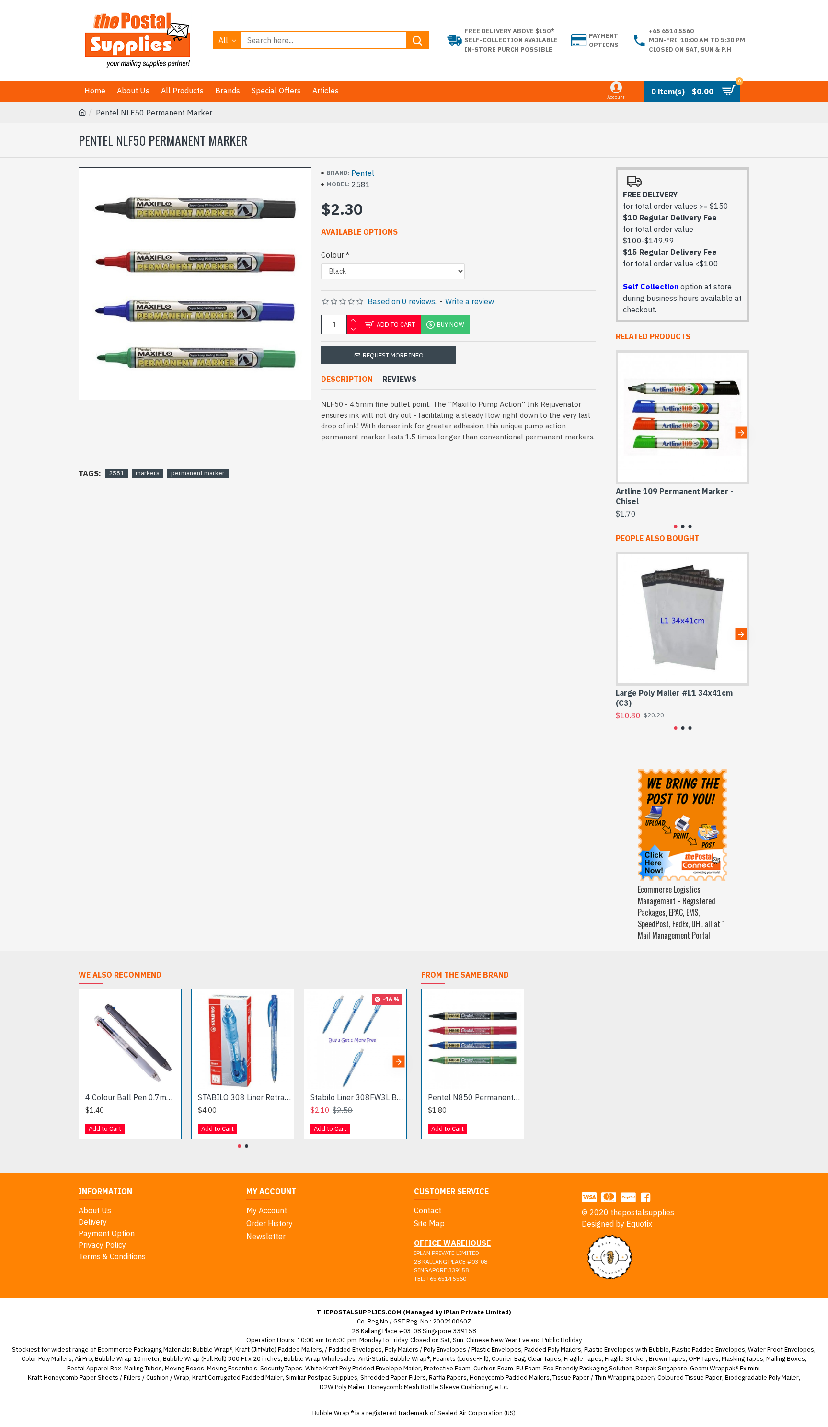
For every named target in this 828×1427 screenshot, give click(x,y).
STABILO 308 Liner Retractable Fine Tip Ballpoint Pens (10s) (244, 1097)
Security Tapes (281, 1368)
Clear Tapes (544, 1359)
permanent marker (198, 473)
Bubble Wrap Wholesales (320, 1359)
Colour (332, 255)
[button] (624, 432)
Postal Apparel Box (94, 1368)
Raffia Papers (448, 1377)
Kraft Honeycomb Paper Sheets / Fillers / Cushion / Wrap (108, 1377)
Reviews (399, 379)
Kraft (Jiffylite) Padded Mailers (278, 1350)
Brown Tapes (667, 1359)
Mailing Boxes (785, 1359)
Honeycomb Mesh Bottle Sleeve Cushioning (430, 1387)
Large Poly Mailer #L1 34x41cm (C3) (674, 698)
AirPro (83, 1359)
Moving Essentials (232, 1368)
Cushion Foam (493, 1368)
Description (347, 379)
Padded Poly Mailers (552, 1350)
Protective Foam (447, 1368)
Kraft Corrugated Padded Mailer (237, 1377)
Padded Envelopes (355, 1350)
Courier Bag (508, 1359)
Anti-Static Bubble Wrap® (394, 1359)
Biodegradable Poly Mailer (762, 1377)
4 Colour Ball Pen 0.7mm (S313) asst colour (132, 1097)
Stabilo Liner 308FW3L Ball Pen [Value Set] (357, 1097)
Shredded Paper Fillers (393, 1377)
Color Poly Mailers (47, 1359)
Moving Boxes (184, 1368)
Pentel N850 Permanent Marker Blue (474, 1097)
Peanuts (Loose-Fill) (461, 1359)
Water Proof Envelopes (781, 1350)
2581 (116, 473)
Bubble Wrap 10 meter (127, 1359)
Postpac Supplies (332, 1377)
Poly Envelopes (445, 1350)
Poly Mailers (401, 1350)
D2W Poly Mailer (342, 1387)
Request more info (393, 355)
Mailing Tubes (143, 1368)
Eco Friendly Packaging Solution (587, 1368)
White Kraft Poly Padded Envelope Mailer (363, 1368)
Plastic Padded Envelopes (708, 1350)
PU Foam (528, 1368)
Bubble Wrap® (212, 1350)
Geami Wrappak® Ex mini (724, 1368)
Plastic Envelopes (496, 1350)
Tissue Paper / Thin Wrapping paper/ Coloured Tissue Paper (637, 1377)
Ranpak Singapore (661, 1368)
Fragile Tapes (583, 1359)
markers (148, 473)
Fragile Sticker (625, 1359)
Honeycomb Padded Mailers (510, 1377)
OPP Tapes (704, 1359)
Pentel (362, 173)
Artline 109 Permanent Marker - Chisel (675, 496)
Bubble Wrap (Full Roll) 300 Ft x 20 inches (222, 1359)
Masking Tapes (742, 1359)
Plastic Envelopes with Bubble (626, 1350)
